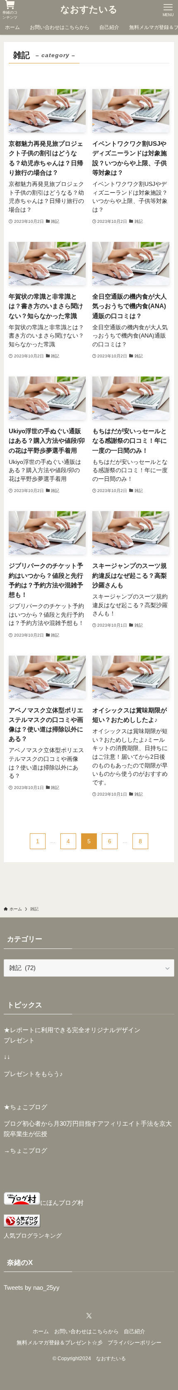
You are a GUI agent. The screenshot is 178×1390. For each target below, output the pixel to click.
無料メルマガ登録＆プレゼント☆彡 (60, 1342)
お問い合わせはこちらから (86, 1331)
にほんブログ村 (62, 1202)
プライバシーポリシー (134, 1342)
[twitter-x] (89, 1316)
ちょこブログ (28, 1150)
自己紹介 (134, 1331)
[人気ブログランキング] (22, 1224)
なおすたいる (89, 9)
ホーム (41, 1331)
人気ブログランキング (33, 1235)
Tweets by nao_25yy (32, 1287)
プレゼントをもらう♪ (33, 1073)
